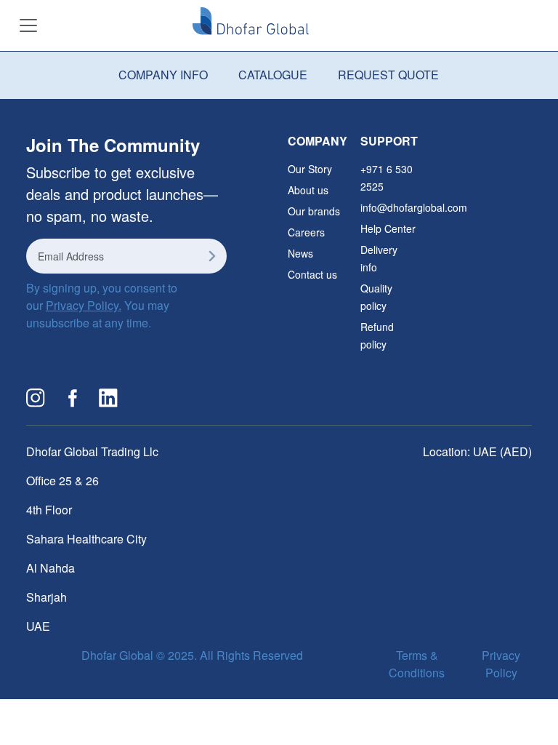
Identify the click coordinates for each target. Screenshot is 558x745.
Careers (306, 232)
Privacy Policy (501, 664)
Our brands (314, 211)
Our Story (310, 169)
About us (308, 190)
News (300, 253)
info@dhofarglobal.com (413, 207)
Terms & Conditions (417, 664)
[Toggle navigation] (28, 25)
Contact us (312, 274)
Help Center (388, 228)
